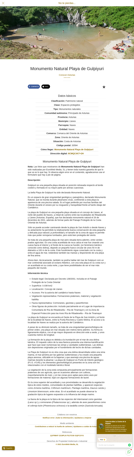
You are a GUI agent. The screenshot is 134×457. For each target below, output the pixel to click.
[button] (130, 420)
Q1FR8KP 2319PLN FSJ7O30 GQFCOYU (67, 436)
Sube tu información (64, 418)
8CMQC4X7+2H (76, 153)
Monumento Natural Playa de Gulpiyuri (73, 149)
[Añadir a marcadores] (104, 86)
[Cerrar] (3, 3)
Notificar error (48, 418)
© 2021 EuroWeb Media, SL (67, 444)
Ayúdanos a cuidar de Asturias (86, 426)
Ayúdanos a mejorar (82, 418)
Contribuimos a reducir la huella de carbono (53, 426)
